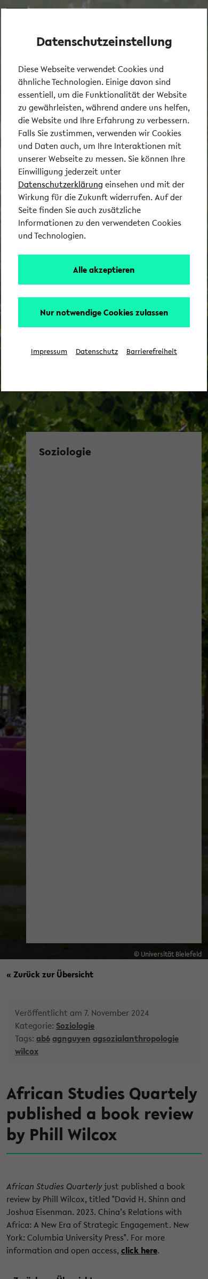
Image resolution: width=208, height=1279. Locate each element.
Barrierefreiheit (151, 351)
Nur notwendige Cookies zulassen (104, 312)
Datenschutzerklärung (60, 184)
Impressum (49, 351)
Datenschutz (97, 351)
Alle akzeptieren (104, 269)
